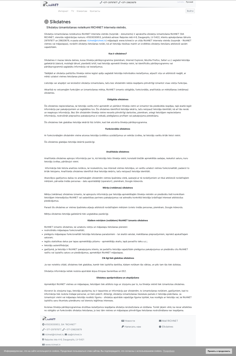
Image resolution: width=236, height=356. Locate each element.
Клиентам (82, 11)
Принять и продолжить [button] (219, 351)
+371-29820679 (128, 2)
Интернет (63, 11)
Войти (190, 11)
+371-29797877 (110, 2)
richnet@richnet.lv (96, 40)
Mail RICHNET (169, 320)
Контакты (95, 11)
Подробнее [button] (169, 351)
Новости (129, 320)
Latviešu (181, 2)
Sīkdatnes (167, 326)
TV (72, 11)
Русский (189, 2)
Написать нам (132, 326)
